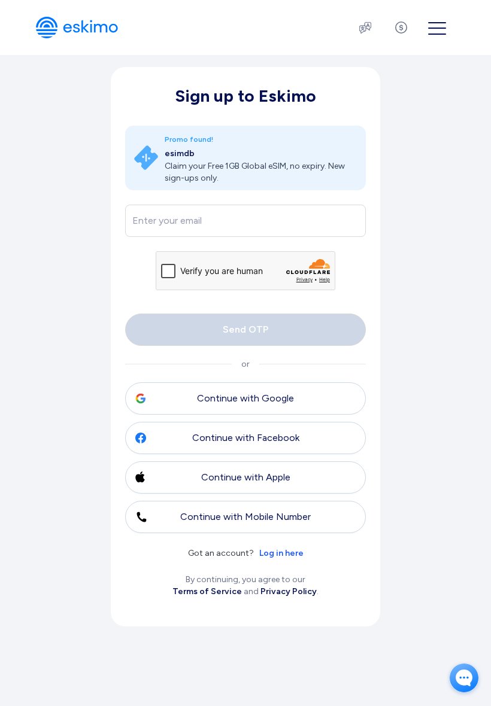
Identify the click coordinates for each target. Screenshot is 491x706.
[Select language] (365, 27)
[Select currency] (401, 27)
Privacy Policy (288, 591)
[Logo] (77, 27)
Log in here (281, 553)
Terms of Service (207, 591)
